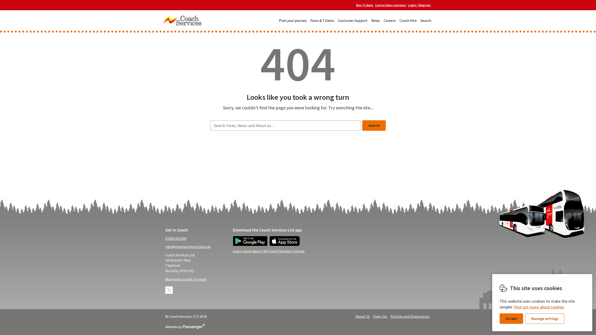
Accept (511, 318)
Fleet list (380, 316)
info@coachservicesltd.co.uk (187, 246)
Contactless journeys (390, 5)
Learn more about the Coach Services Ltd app (269, 251)
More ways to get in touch (185, 279)
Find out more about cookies (539, 307)
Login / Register (419, 5)
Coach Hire (408, 20)
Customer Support (353, 20)
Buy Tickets (364, 5)
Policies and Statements (410, 316)
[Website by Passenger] (185, 327)
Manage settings (544, 318)
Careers (390, 20)
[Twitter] (169, 290)
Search (425, 20)
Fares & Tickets (322, 20)
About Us (363, 316)
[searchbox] (285, 125)
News (375, 20)
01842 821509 (175, 238)
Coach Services (182, 20)
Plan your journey (293, 20)
